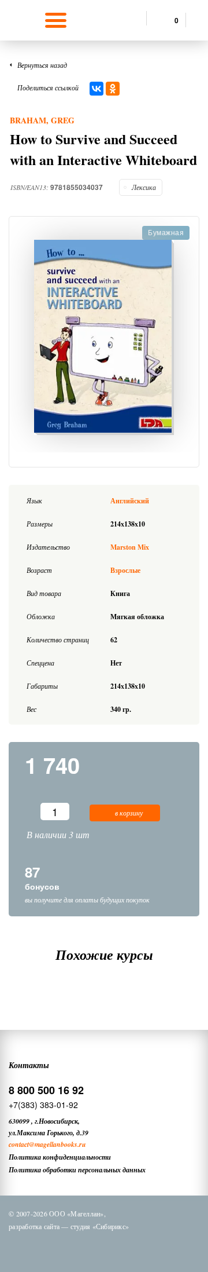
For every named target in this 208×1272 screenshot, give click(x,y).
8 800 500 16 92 (46, 1090)
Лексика (144, 187)
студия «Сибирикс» (99, 1226)
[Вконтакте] (55, 1247)
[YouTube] (145, 1247)
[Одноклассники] (113, 89)
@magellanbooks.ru (57, 1144)
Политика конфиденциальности (60, 1157)
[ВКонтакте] (96, 89)
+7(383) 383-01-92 (43, 1104)
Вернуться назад (42, 65)
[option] (104, 337)
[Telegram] (115, 1247)
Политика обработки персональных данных (77, 1170)
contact (19, 1144)
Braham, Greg (42, 120)
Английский (129, 501)
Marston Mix (129, 547)
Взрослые (125, 570)
